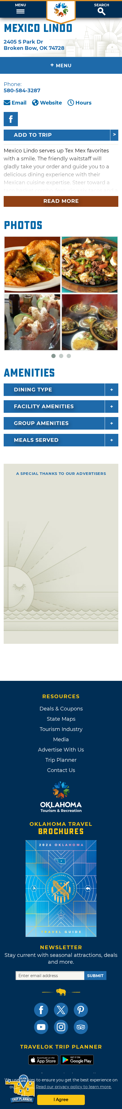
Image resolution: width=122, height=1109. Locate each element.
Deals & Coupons (61, 709)
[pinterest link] (81, 1010)
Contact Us (61, 770)
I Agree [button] (61, 1099)
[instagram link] (61, 1027)
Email (19, 103)
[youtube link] (41, 1027)
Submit (95, 975)
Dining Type (33, 390)
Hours (83, 103)
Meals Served (36, 440)
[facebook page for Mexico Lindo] (11, 119)
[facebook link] (41, 1010)
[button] (20, 9)
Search (101, 5)
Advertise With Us (61, 750)
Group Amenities (41, 423)
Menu (20, 5)
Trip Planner (61, 760)
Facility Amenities (44, 406)
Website (51, 103)
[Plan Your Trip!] (20, 1089)
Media (61, 739)
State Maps (61, 719)
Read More (61, 201)
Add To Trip (33, 135)
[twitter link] (61, 1010)
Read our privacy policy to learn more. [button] (74, 1086)
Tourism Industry (61, 729)
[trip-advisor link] (81, 1027)
